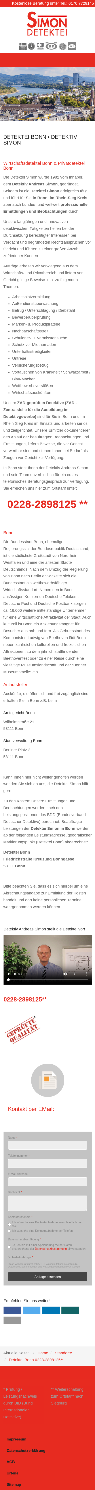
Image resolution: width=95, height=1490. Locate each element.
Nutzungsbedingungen (55, 1266)
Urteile (12, 1473)
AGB (11, 1462)
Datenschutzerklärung (26, 1450)
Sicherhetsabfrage (20, 1257)
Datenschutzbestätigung (24, 1239)
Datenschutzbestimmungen (22, 1266)
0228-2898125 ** (47, 504)
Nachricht (15, 1192)
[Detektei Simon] (47, 30)
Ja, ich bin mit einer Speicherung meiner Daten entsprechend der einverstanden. (49, 1246)
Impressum (16, 1439)
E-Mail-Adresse (19, 1174)
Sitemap (14, 1484)
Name (12, 1137)
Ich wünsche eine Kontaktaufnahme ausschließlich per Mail (47, 1224)
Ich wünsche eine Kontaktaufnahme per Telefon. (43, 1230)
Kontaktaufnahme (20, 1216)
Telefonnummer (19, 1155)
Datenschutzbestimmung (51, 1248)
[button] (12, 1310)
